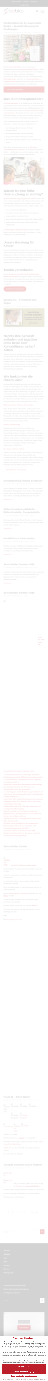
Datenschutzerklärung (26, 1357)
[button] (24, 1366)
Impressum (17, 1379)
